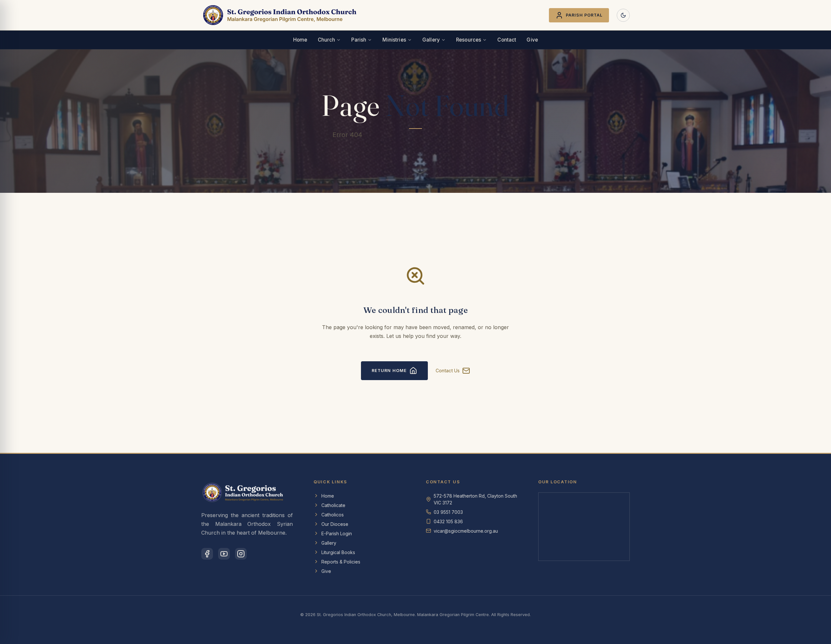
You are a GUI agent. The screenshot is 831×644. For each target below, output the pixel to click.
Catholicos (332, 514)
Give (532, 40)
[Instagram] (241, 554)
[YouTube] (224, 554)
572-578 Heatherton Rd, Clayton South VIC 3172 (475, 499)
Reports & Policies (340, 561)
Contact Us (448, 370)
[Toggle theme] (623, 15)
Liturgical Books (338, 552)
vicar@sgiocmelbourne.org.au (466, 531)
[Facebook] (207, 554)
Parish (358, 40)
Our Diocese (334, 524)
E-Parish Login (336, 533)
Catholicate (333, 505)
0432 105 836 (448, 521)
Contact (506, 40)
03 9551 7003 (448, 512)
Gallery (431, 40)
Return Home (389, 370)
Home (300, 40)
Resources (468, 40)
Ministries (394, 40)
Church (326, 40)
